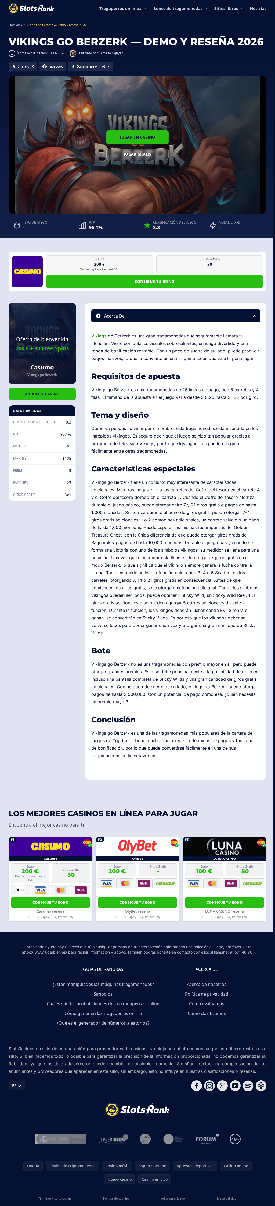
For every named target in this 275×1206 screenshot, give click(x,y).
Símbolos (103, 994)
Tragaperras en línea (120, 8)
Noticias (258, 8)
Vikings (99, 335)
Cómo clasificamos (207, 1013)
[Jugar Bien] (113, 1139)
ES (14, 1085)
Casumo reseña (50, 911)
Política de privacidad (206, 994)
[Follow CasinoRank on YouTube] (235, 1085)
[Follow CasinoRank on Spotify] (248, 1085)
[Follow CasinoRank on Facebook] (196, 1085)
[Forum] (207, 1139)
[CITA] (173, 1139)
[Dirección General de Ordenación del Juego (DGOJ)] (60, 1139)
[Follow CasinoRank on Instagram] (209, 1085)
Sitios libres (226, 8)
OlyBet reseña (137, 911)
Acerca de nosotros (206, 984)
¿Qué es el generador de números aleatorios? (103, 1023)
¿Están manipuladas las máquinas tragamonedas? (103, 984)
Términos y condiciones (54, 1198)
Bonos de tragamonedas (177, 8)
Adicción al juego (173, 1198)
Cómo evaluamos (206, 1004)
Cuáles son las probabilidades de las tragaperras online (103, 1004)
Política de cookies (116, 1198)
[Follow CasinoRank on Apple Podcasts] (261, 1085)
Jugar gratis (137, 154)
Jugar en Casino (137, 137)
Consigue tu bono (155, 281)
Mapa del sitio (227, 1198)
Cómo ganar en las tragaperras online (103, 1013)
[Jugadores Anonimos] (145, 1139)
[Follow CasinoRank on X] (222, 1085)
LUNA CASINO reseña (224, 911)
